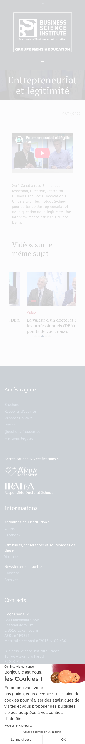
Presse (9, 426)
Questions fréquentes (22, 433)
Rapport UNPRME (19, 420)
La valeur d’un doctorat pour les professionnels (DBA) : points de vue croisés (40, 325)
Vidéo (16, 312)
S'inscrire (11, 575)
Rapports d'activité (20, 413)
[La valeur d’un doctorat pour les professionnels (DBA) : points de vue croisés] (42, 289)
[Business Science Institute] (42, 32)
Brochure (11, 406)
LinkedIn (11, 530)
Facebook (12, 537)
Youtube (11, 558)
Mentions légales (18, 440)
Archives (11, 581)
